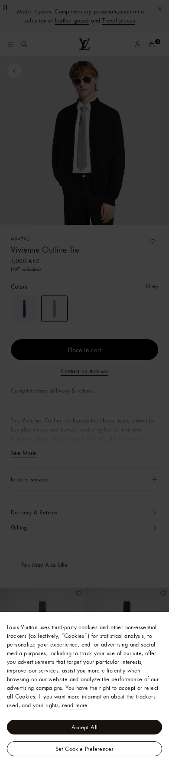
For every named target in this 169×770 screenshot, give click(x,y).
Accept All (85, 727)
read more (75, 705)
